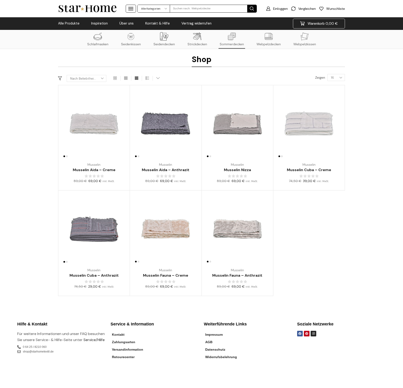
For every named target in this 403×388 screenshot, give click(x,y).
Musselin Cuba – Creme (309, 169)
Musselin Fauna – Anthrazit (237, 275)
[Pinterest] (306, 333)
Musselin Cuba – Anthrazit (94, 275)
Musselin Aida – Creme (94, 169)
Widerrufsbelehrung (221, 357)
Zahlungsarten (123, 342)
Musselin (94, 164)
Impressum (214, 334)
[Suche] (252, 8)
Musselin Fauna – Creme (165, 275)
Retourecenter (123, 357)
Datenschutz (215, 349)
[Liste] (147, 78)
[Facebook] (300, 333)
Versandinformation (127, 349)
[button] (131, 9)
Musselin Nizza (237, 169)
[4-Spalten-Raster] (136, 78)
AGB (208, 342)
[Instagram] (313, 333)
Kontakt (118, 334)
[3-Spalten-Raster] (126, 78)
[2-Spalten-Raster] (115, 78)
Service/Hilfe (94, 339)
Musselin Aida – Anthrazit (165, 169)
